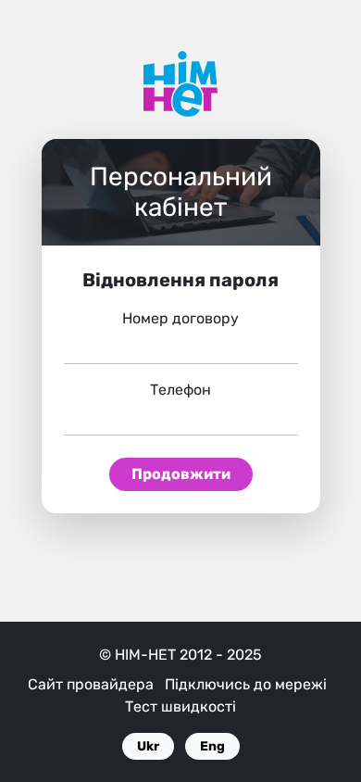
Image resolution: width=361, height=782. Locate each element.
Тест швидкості (180, 706)
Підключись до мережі (246, 684)
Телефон (180, 389)
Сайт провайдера (91, 684)
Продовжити (180, 474)
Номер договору (180, 318)
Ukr (148, 746)
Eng (212, 746)
